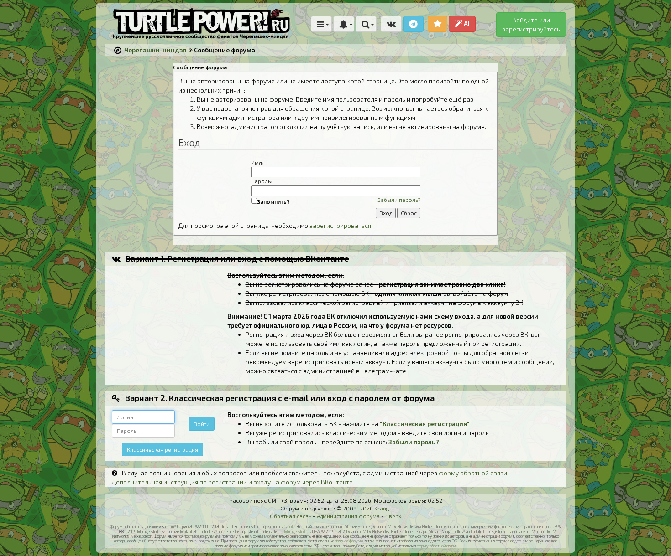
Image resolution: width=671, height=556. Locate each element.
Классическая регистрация (162, 449)
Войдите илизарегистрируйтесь (531, 24)
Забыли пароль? (398, 199)
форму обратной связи (473, 473)
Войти (202, 424)
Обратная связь (290, 516)
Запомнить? (273, 201)
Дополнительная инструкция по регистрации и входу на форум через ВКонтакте (232, 482)
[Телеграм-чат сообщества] (413, 24)
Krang (381, 508)
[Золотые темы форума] (437, 24)
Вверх (393, 516)
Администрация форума (348, 516)
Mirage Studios (297, 531)
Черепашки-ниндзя (155, 50)
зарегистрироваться (340, 225)
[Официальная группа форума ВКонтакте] (391, 24)
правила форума (349, 540)
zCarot (287, 526)
